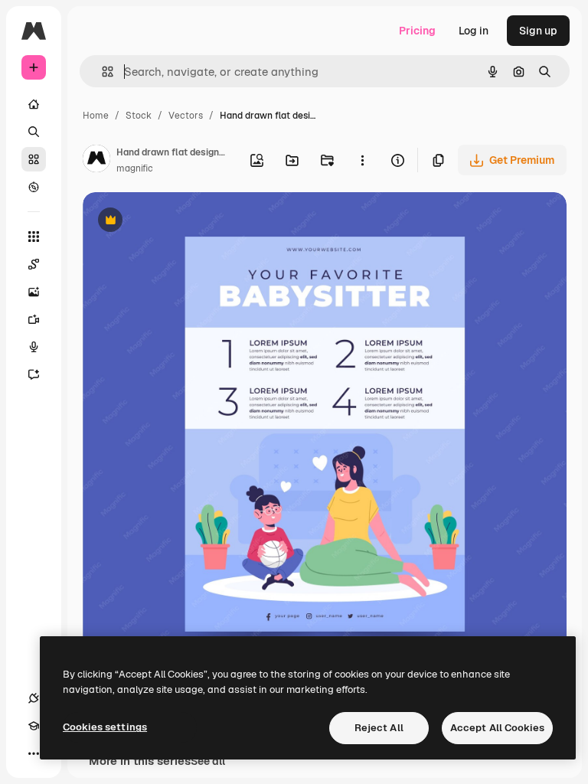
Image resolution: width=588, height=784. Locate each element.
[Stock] (33, 159)
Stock (139, 115)
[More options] (362, 160)
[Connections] (33, 698)
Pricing (417, 31)
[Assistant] (33, 374)
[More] (33, 753)
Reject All (378, 727)
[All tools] (33, 236)
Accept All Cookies (497, 727)
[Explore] (33, 187)
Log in (473, 31)
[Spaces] (33, 264)
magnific (134, 168)
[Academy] (33, 726)
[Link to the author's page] (96, 161)
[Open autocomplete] (101, 71)
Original (180, 221)
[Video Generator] (33, 319)
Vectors (185, 115)
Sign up (538, 31)
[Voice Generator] (33, 347)
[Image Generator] (33, 291)
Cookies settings (105, 726)
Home (96, 115)
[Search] (33, 131)
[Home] (33, 104)
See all (208, 761)
